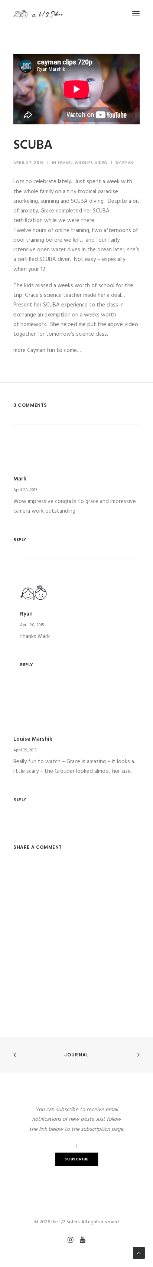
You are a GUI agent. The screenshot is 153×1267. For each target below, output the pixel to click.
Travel (64, 162)
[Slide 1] (72, 115)
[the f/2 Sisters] (38, 13)
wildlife (83, 162)
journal (76, 1055)
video (101, 162)
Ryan (128, 162)
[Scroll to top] (139, 1252)
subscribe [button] (77, 1159)
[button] (136, 13)
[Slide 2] (80, 115)
